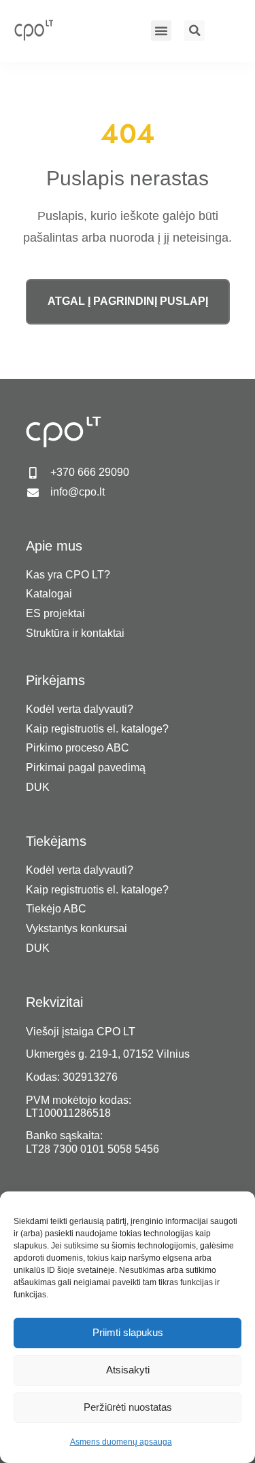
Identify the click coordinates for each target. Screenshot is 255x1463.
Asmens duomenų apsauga (121, 1442)
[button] (161, 30)
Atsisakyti (128, 1369)
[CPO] (40, 29)
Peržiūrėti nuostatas (128, 1407)
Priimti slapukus (127, 1332)
